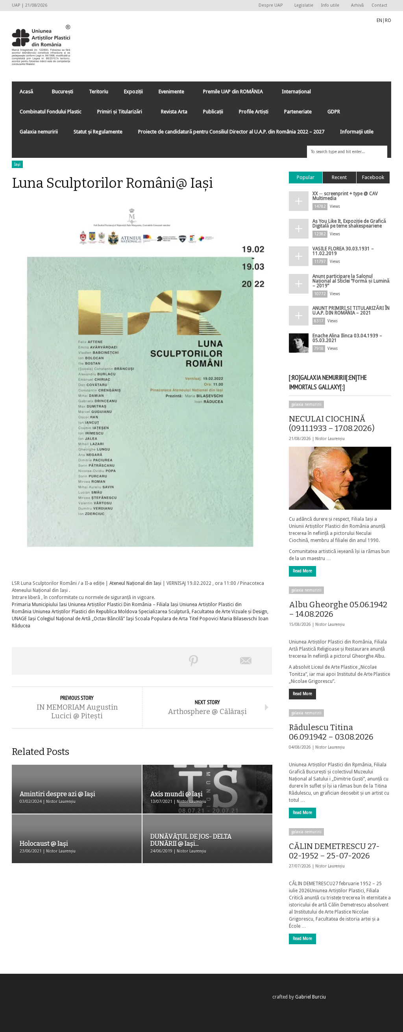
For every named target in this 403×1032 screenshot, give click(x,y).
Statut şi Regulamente (98, 132)
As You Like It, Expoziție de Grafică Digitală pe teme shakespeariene (349, 223)
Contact (379, 5)
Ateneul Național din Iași (135, 583)
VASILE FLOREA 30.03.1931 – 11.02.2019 (343, 251)
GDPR (333, 112)
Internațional (292, 93)
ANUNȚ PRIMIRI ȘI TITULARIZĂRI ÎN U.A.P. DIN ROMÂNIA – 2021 (351, 310)
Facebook (373, 177)
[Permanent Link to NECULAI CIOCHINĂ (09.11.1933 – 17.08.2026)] (340, 478)
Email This (246, 661)
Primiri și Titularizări (115, 113)
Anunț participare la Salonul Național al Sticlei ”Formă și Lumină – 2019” (351, 281)
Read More (302, 571)
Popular (305, 177)
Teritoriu (98, 91)
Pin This (194, 661)
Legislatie (303, 5)
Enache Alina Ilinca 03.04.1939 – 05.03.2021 (347, 338)
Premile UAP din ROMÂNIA (229, 93)
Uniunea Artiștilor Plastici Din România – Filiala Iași (123, 604)
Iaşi (17, 164)
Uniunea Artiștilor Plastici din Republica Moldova (85, 611)
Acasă (22, 93)
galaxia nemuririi (306, 404)
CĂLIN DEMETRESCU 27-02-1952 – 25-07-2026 (334, 851)
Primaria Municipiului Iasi (39, 604)
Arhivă (357, 5)
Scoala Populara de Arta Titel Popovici (176, 618)
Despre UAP (269, 6)
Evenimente (167, 93)
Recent (339, 177)
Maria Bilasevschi (238, 618)
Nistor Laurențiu (330, 438)
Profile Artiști (253, 112)
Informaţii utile (356, 132)
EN (379, 20)
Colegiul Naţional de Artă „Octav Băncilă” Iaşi (85, 618)
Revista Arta (174, 112)
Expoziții (133, 91)
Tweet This (90, 661)
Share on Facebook (38, 661)
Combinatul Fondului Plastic (50, 112)
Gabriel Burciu (310, 997)
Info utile (328, 6)
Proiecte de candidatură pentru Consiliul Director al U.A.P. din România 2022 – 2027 (231, 132)
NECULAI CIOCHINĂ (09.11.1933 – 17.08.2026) (332, 423)
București (62, 91)
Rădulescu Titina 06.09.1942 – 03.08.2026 (331, 732)
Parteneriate (298, 112)
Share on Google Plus (142, 661)
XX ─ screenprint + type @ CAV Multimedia (345, 196)
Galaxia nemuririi (39, 132)
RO (388, 20)
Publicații (213, 112)
